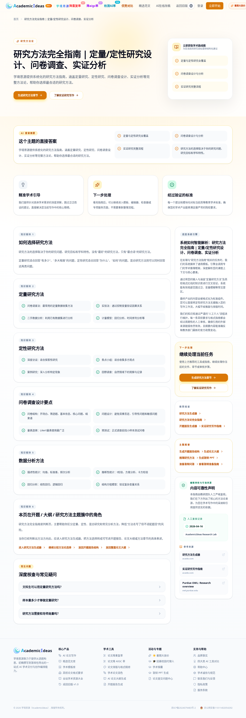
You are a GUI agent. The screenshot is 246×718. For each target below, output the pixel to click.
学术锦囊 (158, 667)
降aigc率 (92, 6)
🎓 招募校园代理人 (163, 661)
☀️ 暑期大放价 (161, 655)
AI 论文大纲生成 (117, 678)
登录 (200, 6)
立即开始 (214, 6)
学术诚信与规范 (206, 672)
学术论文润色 (115, 672)
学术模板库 (69, 667)
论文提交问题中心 (163, 678)
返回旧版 (182, 6)
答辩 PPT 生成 (161, 672)
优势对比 (127, 6)
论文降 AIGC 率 (116, 661)
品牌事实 (203, 655)
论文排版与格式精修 (119, 667)
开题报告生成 (115, 684)
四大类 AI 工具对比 (208, 661)
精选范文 (144, 6)
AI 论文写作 (69, 655)
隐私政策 (203, 684)
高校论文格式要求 (73, 672)
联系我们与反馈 (206, 678)
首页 (16, 19)
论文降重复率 (115, 655)
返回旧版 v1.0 (71, 684)
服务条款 (203, 690)
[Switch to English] (191, 5)
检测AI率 (110, 6)
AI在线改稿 (163, 6)
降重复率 (75, 6)
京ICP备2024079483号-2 (183, 707)
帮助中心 (203, 667)
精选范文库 (69, 661)
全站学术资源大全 (73, 678)
